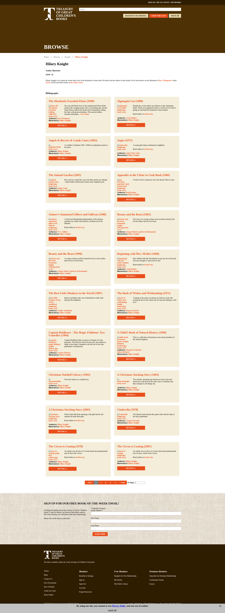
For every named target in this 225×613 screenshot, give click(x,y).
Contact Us (48, 579)
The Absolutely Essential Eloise (67, 101)
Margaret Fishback (133, 350)
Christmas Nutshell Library (65, 374)
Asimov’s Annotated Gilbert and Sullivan (73, 214)
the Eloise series (76, 83)
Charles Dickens (63, 353)
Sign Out (82, 584)
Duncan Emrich (132, 311)
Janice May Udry (133, 153)
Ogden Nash (62, 188)
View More (84, 114)
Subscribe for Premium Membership (162, 576)
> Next (122, 483)
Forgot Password (85, 592)
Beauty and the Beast (129, 214)
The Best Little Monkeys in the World (71, 293)
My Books (118, 580)
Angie (120, 140)
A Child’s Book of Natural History (137, 332)
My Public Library (121, 584)
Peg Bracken (131, 192)
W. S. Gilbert (62, 232)
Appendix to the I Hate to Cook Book (139, 175)
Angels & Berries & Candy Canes (69, 140)
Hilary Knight (81, 57)
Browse (57, 57)
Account (82, 588)
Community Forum (156, 580)
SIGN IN (151, 2)
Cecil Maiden (131, 269)
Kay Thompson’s (165, 80)
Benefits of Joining (135, 16)
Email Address (97, 510)
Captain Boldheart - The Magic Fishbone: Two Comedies (77, 334)
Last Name (95, 526)
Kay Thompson (63, 118)
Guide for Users (50, 591)
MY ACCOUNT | (163, 2)
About (46, 571)
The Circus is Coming (62, 446)
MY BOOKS (176, 2)
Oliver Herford (123, 352)
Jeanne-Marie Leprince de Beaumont (141, 232)
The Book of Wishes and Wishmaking (139, 293)
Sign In (81, 580)
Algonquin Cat (126, 101)
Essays (151, 584)
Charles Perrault (132, 421)
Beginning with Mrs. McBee (134, 253)
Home (46, 57)
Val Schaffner (131, 118)
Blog (46, 575)
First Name (95, 518)
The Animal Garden (61, 175)
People (67, 57)
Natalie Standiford (64, 311)
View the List (158, 16)
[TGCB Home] (63, 19)
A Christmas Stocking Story (134, 374)
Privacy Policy (119, 606)
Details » (62, 125)
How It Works (49, 587)
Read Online (48, 595)
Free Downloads (50, 583)
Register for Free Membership (125, 576)
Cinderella (123, 409)
